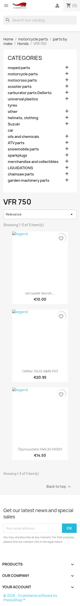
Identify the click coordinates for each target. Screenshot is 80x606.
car (10, 130)
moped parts (19, 67)
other (13, 111)
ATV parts (16, 143)
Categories (25, 58)
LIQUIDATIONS (20, 168)
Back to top (59, 487)
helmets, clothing (23, 118)
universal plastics (23, 99)
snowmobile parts (23, 149)
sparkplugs (17, 155)
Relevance (40, 214)
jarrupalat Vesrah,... (40, 293)
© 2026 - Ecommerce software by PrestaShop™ (30, 597)
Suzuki (14, 124)
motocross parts (22, 80)
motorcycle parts (23, 74)
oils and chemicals (23, 136)
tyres (12, 105)
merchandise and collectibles (33, 161)
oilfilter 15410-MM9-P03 (40, 371)
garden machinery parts (28, 180)
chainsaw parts (21, 174)
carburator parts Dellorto (30, 93)
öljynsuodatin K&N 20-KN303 (40, 449)
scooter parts (20, 86)
